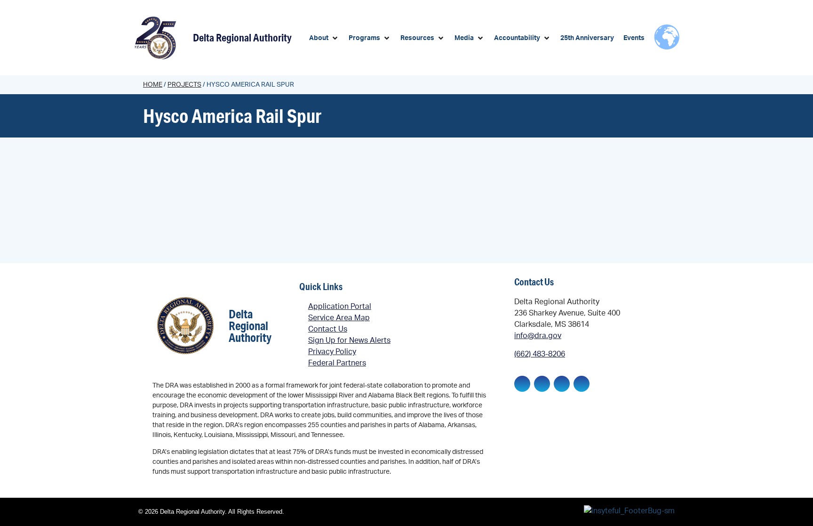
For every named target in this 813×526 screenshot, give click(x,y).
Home (152, 84)
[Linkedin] (542, 384)
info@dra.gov (537, 336)
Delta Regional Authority (242, 37)
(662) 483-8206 (539, 354)
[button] (324, 38)
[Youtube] (582, 384)
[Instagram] (562, 384)
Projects (184, 84)
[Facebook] (522, 384)
